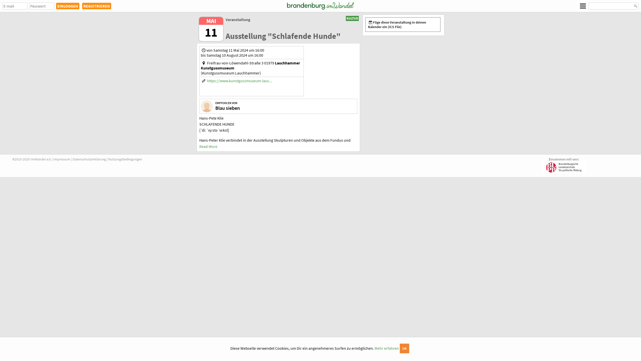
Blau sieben (227, 108)
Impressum (61, 159)
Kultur (352, 18)
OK (404, 348)
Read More (208, 146)
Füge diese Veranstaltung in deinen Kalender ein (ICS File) (397, 24)
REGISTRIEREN (96, 6)
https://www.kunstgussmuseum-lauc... (239, 80)
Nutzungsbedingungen (125, 159)
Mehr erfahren (387, 348)
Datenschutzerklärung (89, 159)
